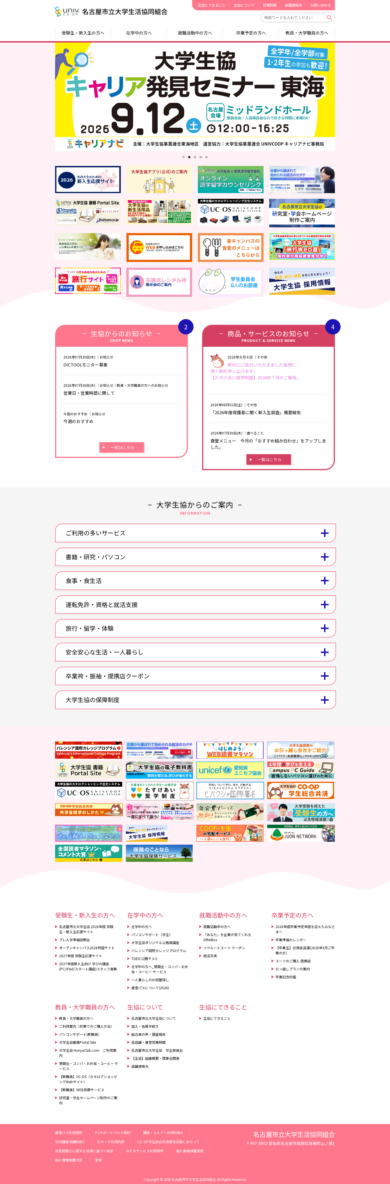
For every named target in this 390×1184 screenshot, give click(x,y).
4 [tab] (201, 157)
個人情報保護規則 (190, 1150)
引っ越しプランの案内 (293, 968)
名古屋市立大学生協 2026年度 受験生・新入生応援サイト (86, 929)
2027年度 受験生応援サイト (80, 955)
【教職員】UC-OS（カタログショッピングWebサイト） (88, 1079)
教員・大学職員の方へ (307, 33)
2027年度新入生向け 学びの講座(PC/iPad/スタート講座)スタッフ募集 (88, 966)
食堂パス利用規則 (69, 1132)
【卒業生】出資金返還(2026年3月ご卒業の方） (305, 950)
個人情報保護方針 (69, 1159)
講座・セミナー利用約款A (163, 1132)
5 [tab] (206, 157)
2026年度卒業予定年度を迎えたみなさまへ (305, 929)
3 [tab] (195, 157)
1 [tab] (183, 157)
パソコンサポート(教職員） (80, 1034)
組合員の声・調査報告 (148, 1034)
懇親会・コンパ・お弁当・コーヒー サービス (88, 1066)
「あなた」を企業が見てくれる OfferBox (227, 937)
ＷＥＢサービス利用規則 (145, 1150)
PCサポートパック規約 (112, 1132)
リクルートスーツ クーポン (224, 947)
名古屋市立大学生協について (153, 1018)
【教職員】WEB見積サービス (81, 1089)
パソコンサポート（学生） (151, 934)
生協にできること (211, 5)
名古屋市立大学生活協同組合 (112, 11)
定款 (98, 1159)
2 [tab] (189, 157)
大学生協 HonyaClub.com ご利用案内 (87, 1053)
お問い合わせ (320, 5)
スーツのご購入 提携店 (293, 960)
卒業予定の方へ (251, 33)
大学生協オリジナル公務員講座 (155, 942)
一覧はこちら (122, 447)
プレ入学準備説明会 (74, 939)
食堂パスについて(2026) (150, 987)
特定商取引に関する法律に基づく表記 (84, 1150)
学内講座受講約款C (70, 1141)
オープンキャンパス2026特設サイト (87, 947)
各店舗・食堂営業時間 (148, 1042)
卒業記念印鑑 (286, 976)
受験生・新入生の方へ (83, 33)
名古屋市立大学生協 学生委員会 (157, 1050)
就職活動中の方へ (195, 33)
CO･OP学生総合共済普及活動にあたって (168, 1141)
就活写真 (210, 955)
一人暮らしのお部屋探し (150, 979)
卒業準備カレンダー (291, 939)
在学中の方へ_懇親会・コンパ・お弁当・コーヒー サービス (159, 969)
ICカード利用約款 (110, 1141)
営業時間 (269, 5)
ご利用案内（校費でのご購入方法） (86, 1026)
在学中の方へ (139, 33)
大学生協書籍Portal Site (77, 1042)
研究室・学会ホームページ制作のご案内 (88, 1100)
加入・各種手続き (145, 1026)
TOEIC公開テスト (144, 958)
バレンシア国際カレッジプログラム (158, 950)
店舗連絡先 (293, 5)
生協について (244, 5)
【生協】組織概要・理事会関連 (155, 1058)
